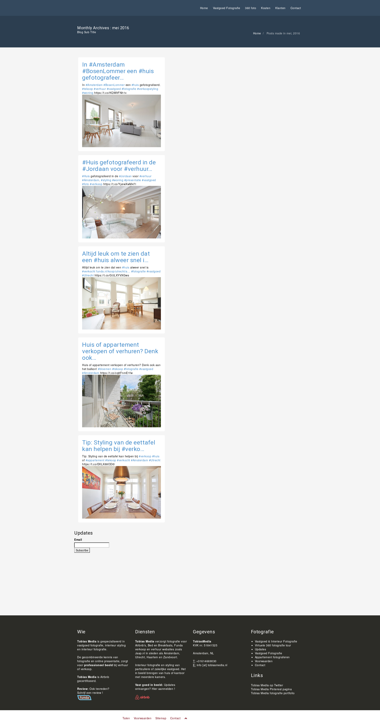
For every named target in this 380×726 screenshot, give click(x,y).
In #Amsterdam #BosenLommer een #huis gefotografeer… (118, 71)
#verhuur (100, 89)
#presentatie (132, 180)
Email (78, 539)
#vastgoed (114, 89)
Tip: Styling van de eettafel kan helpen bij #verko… (118, 445)
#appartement (95, 460)
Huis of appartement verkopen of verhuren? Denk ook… (120, 351)
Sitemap (160, 718)
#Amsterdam (94, 85)
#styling (106, 180)
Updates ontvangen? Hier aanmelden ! (155, 687)
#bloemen (104, 369)
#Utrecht (88, 275)
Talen (126, 718)
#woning (87, 93)
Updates (260, 649)
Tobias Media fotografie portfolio (273, 693)
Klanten (280, 8)
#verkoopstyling (147, 89)
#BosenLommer (114, 85)
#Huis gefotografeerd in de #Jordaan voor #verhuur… (119, 165)
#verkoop (96, 184)
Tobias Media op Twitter (267, 685)
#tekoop (87, 89)
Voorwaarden (264, 661)
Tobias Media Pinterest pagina (271, 689)
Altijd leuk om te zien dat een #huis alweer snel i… (116, 257)
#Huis (86, 176)
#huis (135, 85)
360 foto (250, 8)
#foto (85, 184)
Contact (296, 8)
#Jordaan (125, 176)
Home (204, 8)
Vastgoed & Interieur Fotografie (276, 641)
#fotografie (129, 89)
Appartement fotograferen (272, 657)
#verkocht (88, 271)
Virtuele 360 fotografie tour (273, 645)
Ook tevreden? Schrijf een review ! (93, 691)
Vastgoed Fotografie (226, 8)
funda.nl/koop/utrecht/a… (113, 271)
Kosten (265, 8)
